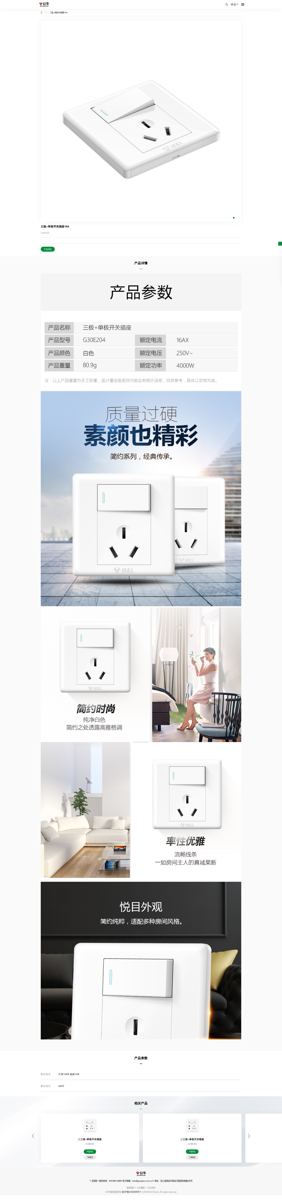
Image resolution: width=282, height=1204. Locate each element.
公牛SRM (151, 1187)
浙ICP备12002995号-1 (131, 1191)
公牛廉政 (141, 1187)
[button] (226, 217)
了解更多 (89, 1157)
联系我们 (130, 1187)
